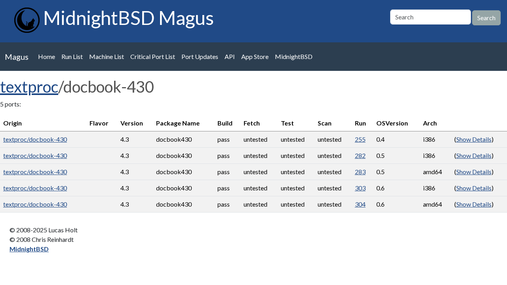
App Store (255, 56)
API (230, 56)
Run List (72, 56)
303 (360, 188)
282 (360, 155)
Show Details (474, 139)
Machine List (106, 56)
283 (360, 171)
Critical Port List (152, 56)
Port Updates (199, 56)
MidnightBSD (294, 56)
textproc (29, 86)
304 (360, 204)
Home (46, 56)
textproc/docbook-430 (35, 139)
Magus (17, 56)
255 (360, 139)
